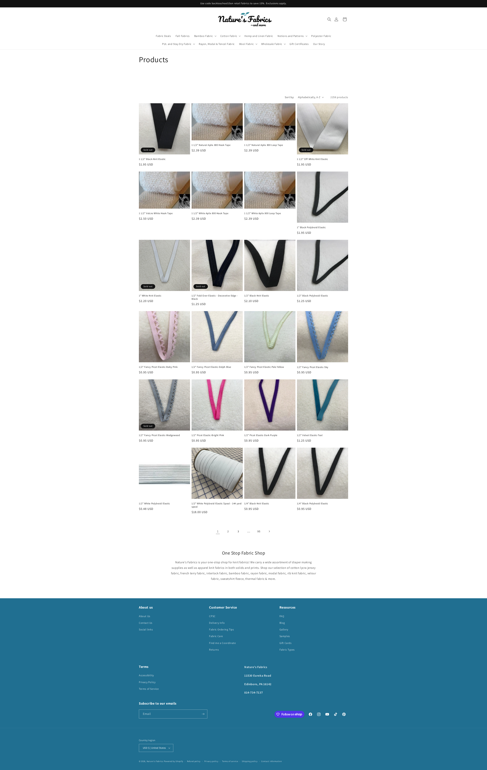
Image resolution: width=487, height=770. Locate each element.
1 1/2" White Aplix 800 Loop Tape (262, 213)
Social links (146, 629)
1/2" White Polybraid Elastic (154, 503)
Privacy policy (211, 761)
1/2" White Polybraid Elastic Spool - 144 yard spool (217, 505)
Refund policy (194, 761)
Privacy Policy (147, 682)
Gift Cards (285, 643)
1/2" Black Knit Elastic (256, 295)
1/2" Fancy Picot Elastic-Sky (312, 367)
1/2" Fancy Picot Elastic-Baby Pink (158, 367)
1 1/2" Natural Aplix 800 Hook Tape (211, 145)
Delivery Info (217, 623)
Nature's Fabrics (155, 761)
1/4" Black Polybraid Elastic (312, 503)
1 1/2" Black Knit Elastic (152, 159)
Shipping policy (250, 761)
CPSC (212, 616)
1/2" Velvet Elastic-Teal (309, 435)
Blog (282, 623)
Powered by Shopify (173, 761)
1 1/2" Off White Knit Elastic (312, 159)
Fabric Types (287, 649)
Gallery (283, 629)
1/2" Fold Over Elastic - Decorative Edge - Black (215, 297)
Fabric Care (216, 636)
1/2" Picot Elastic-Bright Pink (208, 435)
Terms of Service (149, 689)
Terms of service (230, 761)
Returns (214, 649)
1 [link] (218, 531)
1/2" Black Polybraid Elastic (312, 295)
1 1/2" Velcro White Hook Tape (156, 213)
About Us (144, 616)
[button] (329, 19)
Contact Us (145, 623)
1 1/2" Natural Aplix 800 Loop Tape (263, 145)
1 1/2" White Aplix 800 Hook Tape (210, 213)
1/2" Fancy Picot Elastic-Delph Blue (211, 367)
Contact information (271, 761)
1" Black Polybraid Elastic (311, 227)
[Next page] (269, 531)
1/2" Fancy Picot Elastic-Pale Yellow (264, 367)
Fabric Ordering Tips (221, 629)
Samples (284, 636)
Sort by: (289, 97)
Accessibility (146, 675)
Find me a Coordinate (222, 643)
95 (258, 531)
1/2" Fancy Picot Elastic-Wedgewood (159, 435)
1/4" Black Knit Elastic (256, 503)
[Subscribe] (203, 714)
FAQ (281, 616)
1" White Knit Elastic (150, 295)
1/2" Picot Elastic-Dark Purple (260, 435)
